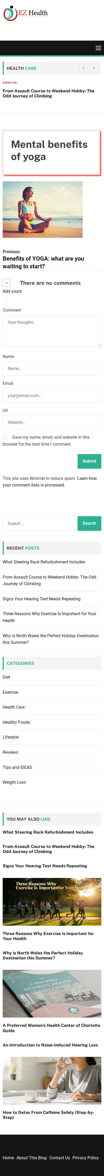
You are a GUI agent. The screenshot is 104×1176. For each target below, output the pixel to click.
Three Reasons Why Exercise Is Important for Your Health (48, 936)
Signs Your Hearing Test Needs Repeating (42, 598)
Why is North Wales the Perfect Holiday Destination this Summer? (43, 955)
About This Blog (32, 1157)
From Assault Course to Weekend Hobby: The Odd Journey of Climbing (48, 849)
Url (5, 410)
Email (8, 383)
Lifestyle (11, 737)
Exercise (10, 692)
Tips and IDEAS (17, 767)
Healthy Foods (16, 722)
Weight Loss (14, 782)
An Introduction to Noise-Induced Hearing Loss (50, 1045)
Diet (6, 677)
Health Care (38, 82)
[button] (94, 68)
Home (8, 1157)
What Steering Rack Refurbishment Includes (44, 562)
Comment (12, 310)
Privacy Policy (86, 1157)
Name (8, 356)
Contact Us (59, 1157)
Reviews (10, 752)
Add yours (12, 291)
